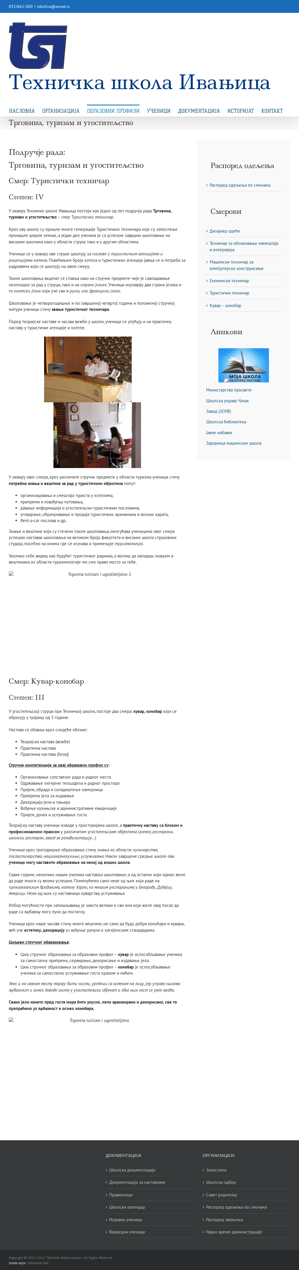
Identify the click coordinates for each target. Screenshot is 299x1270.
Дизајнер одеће (225, 231)
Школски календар (127, 1207)
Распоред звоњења (224, 1219)
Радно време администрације (234, 1232)
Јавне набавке (219, 432)
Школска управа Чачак (227, 400)
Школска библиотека (226, 422)
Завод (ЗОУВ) (218, 411)
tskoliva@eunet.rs (53, 6)
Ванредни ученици (127, 1232)
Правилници (121, 1195)
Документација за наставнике (137, 1182)
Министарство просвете (229, 390)
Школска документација (132, 1170)
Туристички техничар (229, 293)
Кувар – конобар (225, 305)
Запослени (216, 1170)
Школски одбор (221, 1182)
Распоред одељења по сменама (240, 185)
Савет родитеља (221, 1195)
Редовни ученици (125, 1219)
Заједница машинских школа (233, 443)
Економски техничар (229, 280)
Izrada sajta (17, 1263)
